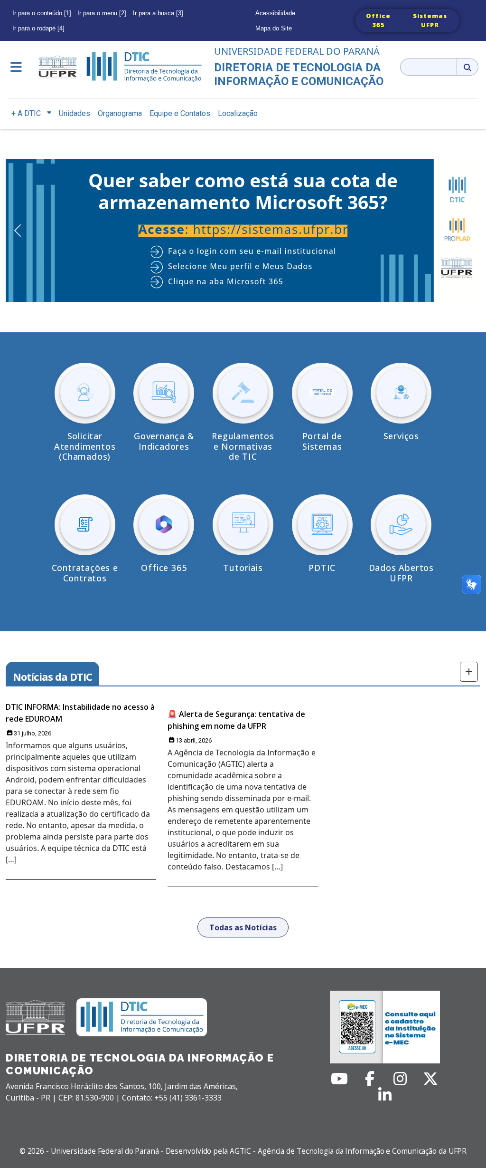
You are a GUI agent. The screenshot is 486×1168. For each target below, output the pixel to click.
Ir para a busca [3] (158, 13)
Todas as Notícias (243, 927)
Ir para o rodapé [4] (38, 28)
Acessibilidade (275, 13)
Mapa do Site (273, 28)
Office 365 (378, 20)
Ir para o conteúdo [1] (41, 13)
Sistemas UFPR (430, 20)
